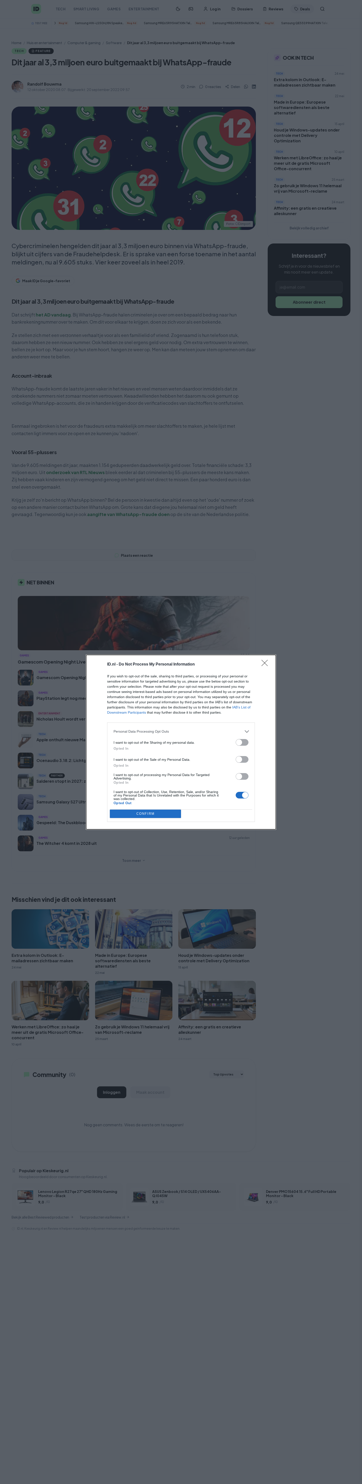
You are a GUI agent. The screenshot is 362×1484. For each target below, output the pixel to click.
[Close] (266, 664)
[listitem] (181, 731)
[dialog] (181, 742)
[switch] (242, 742)
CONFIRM (145, 814)
